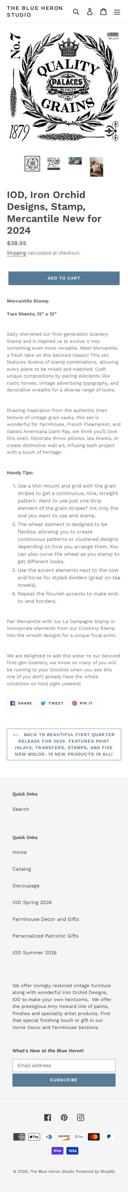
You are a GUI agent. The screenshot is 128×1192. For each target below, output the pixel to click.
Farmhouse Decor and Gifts (45, 919)
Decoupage (25, 886)
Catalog (21, 869)
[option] (32, 163)
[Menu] (117, 11)
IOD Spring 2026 (32, 902)
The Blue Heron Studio (35, 11)
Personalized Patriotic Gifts (45, 936)
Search (20, 809)
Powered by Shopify (95, 1171)
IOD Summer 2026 (34, 953)
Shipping (16, 253)
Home (19, 852)
